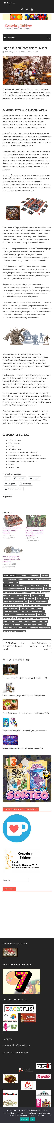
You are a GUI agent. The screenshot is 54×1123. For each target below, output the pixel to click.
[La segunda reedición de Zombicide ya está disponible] (13, 521)
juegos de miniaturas (30, 592)
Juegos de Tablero (26, 579)
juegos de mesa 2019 (34, 589)
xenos (20, 598)
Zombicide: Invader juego (26, 621)
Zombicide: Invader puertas (14, 631)
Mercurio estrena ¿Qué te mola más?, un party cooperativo (25, 731)
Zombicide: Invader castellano (16, 611)
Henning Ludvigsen (20, 586)
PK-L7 (34, 595)
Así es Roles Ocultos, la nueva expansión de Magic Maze (40, 646)
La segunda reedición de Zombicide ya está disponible (12, 530)
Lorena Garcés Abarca (29, 52)
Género (45, 576)
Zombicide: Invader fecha (27, 618)
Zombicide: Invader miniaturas (34, 624)
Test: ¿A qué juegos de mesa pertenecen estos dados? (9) (26, 713)
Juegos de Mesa (10, 579)
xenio (13, 598)
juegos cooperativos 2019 (14, 589)
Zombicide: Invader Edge (25, 615)
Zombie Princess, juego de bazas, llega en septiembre (24, 696)
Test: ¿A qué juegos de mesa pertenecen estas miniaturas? (12, 559)
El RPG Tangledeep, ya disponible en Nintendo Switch (14, 646)
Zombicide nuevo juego (13, 605)
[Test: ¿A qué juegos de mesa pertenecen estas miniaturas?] (13, 549)
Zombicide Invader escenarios (15, 602)
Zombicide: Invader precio (40, 628)
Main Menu (11, 37)
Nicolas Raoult (23, 595)
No (33, 1119)
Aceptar (24, 1119)
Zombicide (30, 598)
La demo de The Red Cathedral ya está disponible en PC (25, 678)
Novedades (13, 582)
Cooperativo (22, 576)
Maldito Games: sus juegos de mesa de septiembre (23, 748)
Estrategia (34, 576)
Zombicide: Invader (32, 605)
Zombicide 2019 (42, 598)
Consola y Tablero (18, 25)
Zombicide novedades (38, 602)
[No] (51, 1115)
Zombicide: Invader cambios (31, 608)
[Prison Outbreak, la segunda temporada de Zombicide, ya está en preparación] (36, 521)
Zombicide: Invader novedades (15, 628)
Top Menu (11, 3)
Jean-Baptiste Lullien (38, 586)
